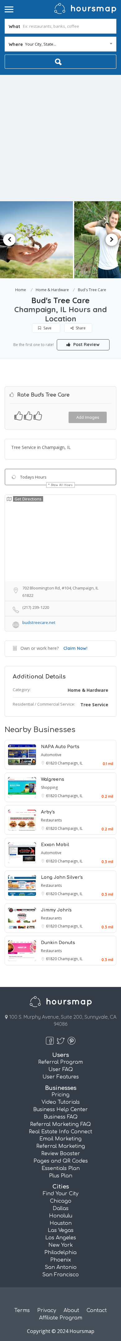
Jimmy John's (56, 910)
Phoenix (60, 1260)
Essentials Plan (61, 1168)
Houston (61, 1223)
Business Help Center (60, 1109)
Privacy (46, 1310)
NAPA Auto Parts (60, 746)
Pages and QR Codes (61, 1161)
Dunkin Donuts (58, 942)
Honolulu (60, 1216)
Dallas (61, 1208)
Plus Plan (60, 1176)
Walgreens (52, 779)
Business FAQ (61, 1117)
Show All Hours (62, 485)
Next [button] (111, 239)
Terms (22, 1310)
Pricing (60, 1095)
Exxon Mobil (55, 844)
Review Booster (60, 1153)
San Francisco (60, 1275)
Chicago (60, 1201)
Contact (97, 1310)
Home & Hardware (52, 289)
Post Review (86, 344)
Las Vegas (61, 1230)
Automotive (51, 754)
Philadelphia (60, 1252)
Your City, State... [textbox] (40, 44)
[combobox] (60, 44)
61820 (52, 763)
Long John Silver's (62, 877)
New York (60, 1245)
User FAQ (60, 1069)
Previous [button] (9, 239)
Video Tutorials (61, 1102)
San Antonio (61, 1267)
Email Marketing (60, 1139)
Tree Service (94, 704)
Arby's (48, 812)
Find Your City (60, 1193)
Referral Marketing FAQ (60, 1124)
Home (20, 289)
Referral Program (60, 1062)
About (71, 1310)
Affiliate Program (60, 1318)
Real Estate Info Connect (60, 1132)
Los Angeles (60, 1238)
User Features (61, 1077)
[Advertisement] (60, 138)
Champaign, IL (70, 763)
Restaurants (51, 820)
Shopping (49, 787)
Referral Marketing (60, 1146)
